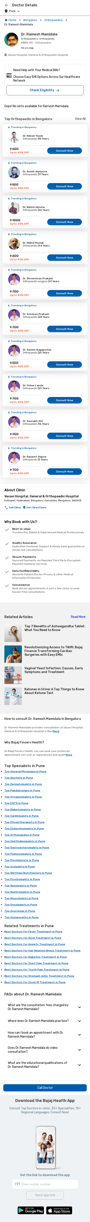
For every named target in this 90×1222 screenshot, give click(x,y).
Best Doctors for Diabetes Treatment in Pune (35, 956)
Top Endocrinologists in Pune (24, 828)
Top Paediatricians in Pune (22, 790)
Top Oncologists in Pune (20, 904)
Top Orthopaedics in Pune (22, 834)
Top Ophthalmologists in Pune (24, 841)
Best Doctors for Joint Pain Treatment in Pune (36, 963)
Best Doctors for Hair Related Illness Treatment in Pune (42, 950)
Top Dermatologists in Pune (23, 784)
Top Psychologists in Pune (22, 879)
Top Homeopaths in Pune (21, 917)
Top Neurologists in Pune (21, 898)
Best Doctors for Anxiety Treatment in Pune (34, 944)
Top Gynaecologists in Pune (23, 796)
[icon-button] (6, 5)
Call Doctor (45, 1088)
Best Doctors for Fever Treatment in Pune (33, 931)
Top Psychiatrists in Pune (21, 860)
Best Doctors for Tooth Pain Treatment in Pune (36, 969)
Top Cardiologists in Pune (21, 815)
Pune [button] (12, 11)
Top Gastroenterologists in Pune (26, 847)
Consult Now (64, 150)
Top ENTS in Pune (16, 803)
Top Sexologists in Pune (20, 885)
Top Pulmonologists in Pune (23, 853)
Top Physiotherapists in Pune (24, 822)
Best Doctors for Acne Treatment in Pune (32, 937)
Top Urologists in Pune (19, 866)
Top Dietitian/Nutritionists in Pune (28, 872)
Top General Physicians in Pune (25, 771)
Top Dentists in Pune (18, 777)
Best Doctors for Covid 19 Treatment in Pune (35, 982)
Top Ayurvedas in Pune (19, 911)
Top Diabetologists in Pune (22, 809)
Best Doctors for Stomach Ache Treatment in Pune (39, 975)
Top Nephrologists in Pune (22, 891)
